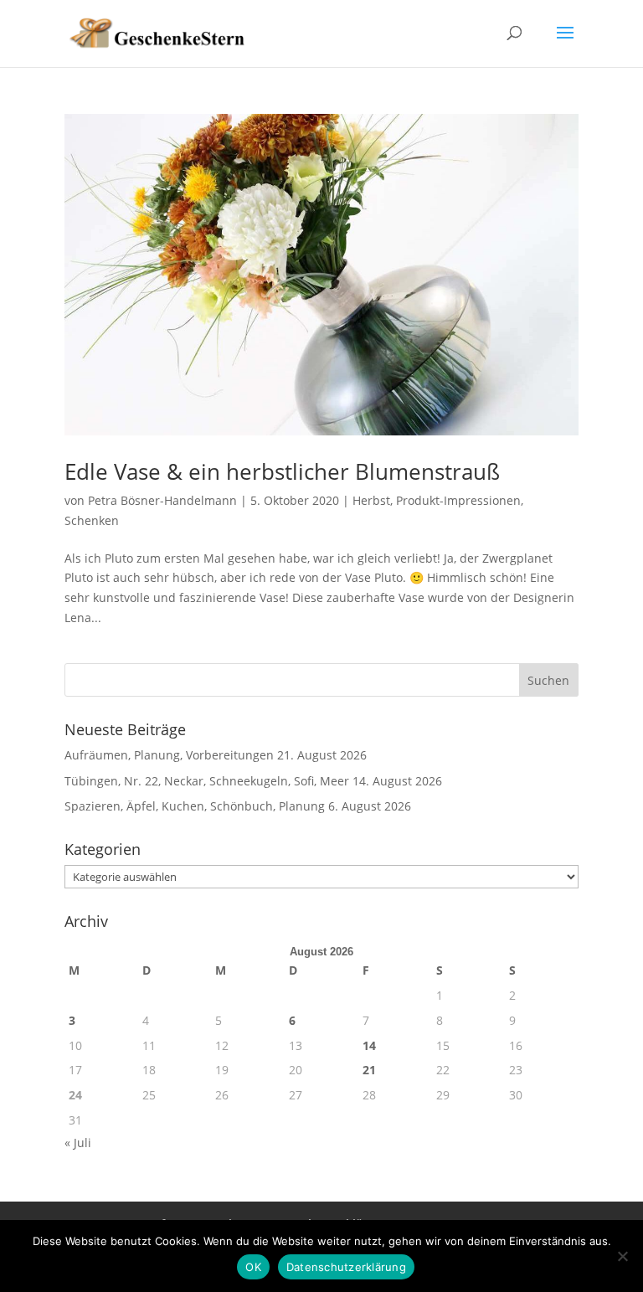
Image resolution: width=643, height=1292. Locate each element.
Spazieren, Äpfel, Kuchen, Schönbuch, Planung (194, 806)
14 (369, 1045)
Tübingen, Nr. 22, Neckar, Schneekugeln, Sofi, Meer (206, 781)
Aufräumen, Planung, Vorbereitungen (169, 755)
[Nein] (622, 1256)
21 (369, 1070)
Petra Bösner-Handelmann (162, 500)
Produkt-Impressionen (458, 500)
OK (253, 1267)
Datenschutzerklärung (346, 1267)
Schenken (91, 520)
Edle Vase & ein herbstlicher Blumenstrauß (282, 471)
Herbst (371, 500)
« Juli (77, 1142)
